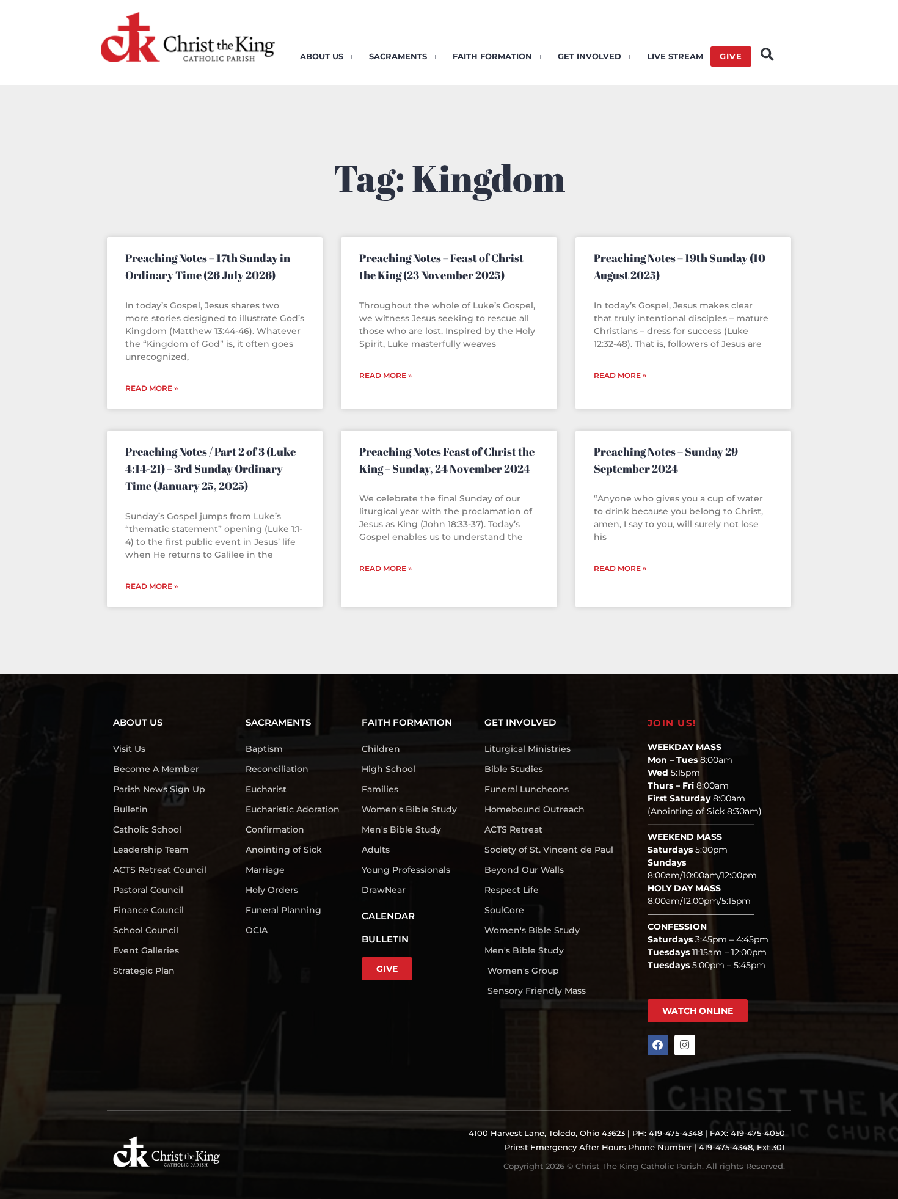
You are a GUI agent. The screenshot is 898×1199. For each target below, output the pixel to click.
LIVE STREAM (675, 56)
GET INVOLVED (589, 56)
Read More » (151, 388)
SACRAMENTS (398, 56)
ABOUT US (321, 56)
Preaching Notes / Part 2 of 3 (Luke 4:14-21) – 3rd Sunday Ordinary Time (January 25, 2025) (210, 469)
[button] (767, 55)
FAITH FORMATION (492, 56)
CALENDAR (388, 916)
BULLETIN (385, 939)
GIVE (731, 56)
